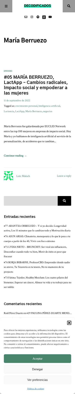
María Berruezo (33, 111)
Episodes (8, 71)
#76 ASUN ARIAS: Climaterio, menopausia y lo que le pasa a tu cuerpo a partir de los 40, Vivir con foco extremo (37, 238)
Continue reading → (15, 155)
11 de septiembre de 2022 (17, 100)
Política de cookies (35, 388)
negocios (47, 111)
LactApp (19, 111)
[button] (69, 323)
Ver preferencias (37, 379)
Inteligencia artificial (49, 106)
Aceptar (37, 358)
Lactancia (9, 111)
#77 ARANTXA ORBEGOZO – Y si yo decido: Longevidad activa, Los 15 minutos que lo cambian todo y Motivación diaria (37, 228)
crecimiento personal (26, 106)
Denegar (37, 369)
